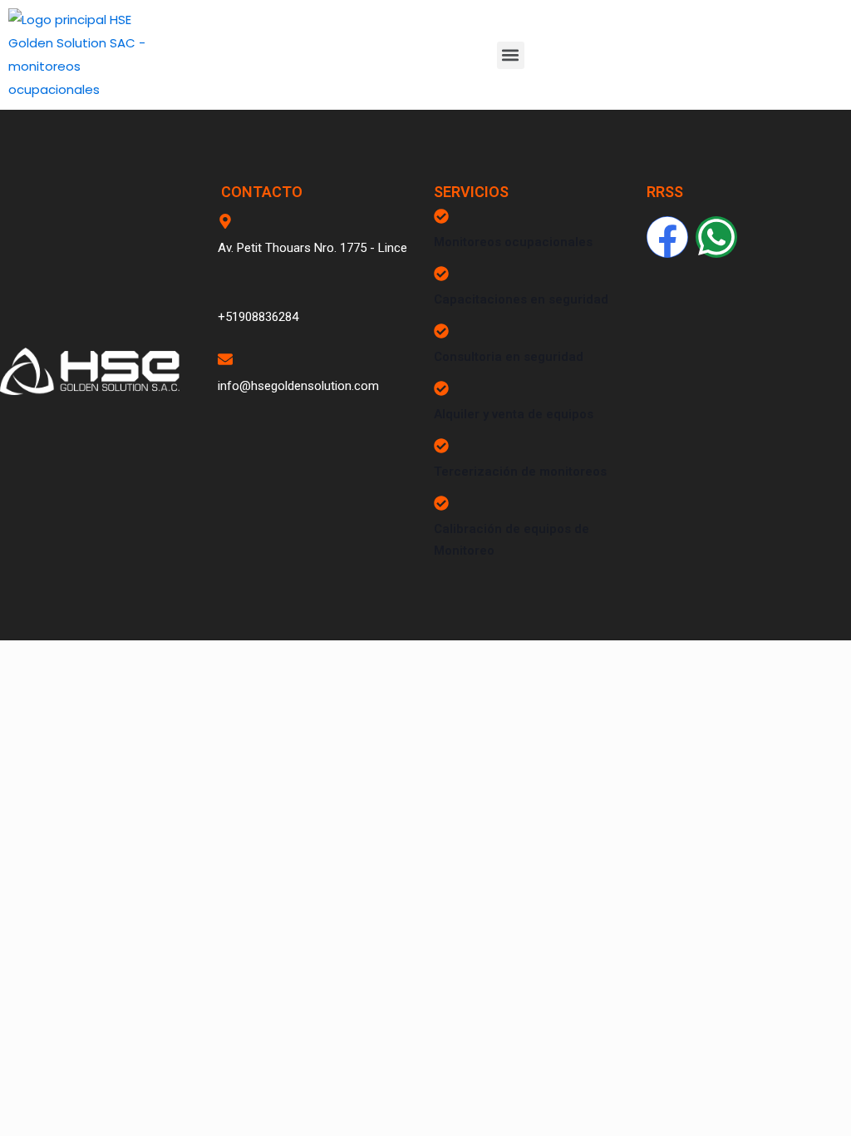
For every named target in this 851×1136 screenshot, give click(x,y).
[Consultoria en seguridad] (441, 331)
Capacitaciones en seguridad (521, 299)
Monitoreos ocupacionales (513, 242)
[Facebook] (667, 237)
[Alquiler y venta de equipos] (441, 388)
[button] (510, 55)
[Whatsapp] (716, 237)
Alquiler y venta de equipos (513, 414)
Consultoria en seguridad (508, 356)
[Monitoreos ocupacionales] (441, 216)
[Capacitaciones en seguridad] (441, 273)
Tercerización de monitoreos (520, 471)
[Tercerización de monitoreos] (441, 445)
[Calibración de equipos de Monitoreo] (441, 503)
